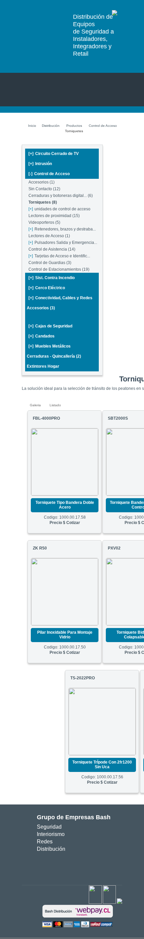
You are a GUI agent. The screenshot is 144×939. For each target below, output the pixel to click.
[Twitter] (109, 902)
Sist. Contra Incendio (51, 277)
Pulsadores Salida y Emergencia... (62, 242)
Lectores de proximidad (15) (54, 215)
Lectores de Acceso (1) (49, 235)
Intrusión (40, 163)
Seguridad (49, 827)
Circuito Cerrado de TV (53, 153)
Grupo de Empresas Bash (74, 817)
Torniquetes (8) (42, 202)
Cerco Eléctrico (46, 287)
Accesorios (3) (41, 308)
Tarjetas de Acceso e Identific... (59, 256)
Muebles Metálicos (49, 346)
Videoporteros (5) (44, 222)
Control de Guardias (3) (49, 262)
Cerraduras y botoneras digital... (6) (60, 195)
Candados (41, 336)
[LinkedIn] (119, 902)
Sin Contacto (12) (44, 189)
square (54, 866)
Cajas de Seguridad (50, 326)
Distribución (51, 125)
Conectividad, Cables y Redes (60, 298)
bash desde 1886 (45, 17)
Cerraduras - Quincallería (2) (54, 356)
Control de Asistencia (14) (51, 249)
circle (64, 866)
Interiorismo (51, 834)
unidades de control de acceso (59, 209)
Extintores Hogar (43, 366)
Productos (74, 125)
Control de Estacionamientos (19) (58, 269)
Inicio (32, 125)
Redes (45, 841)
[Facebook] (95, 902)
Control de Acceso (103, 125)
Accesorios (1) (41, 182)
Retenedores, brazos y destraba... (62, 229)
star (74, 866)
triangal (84, 866)
